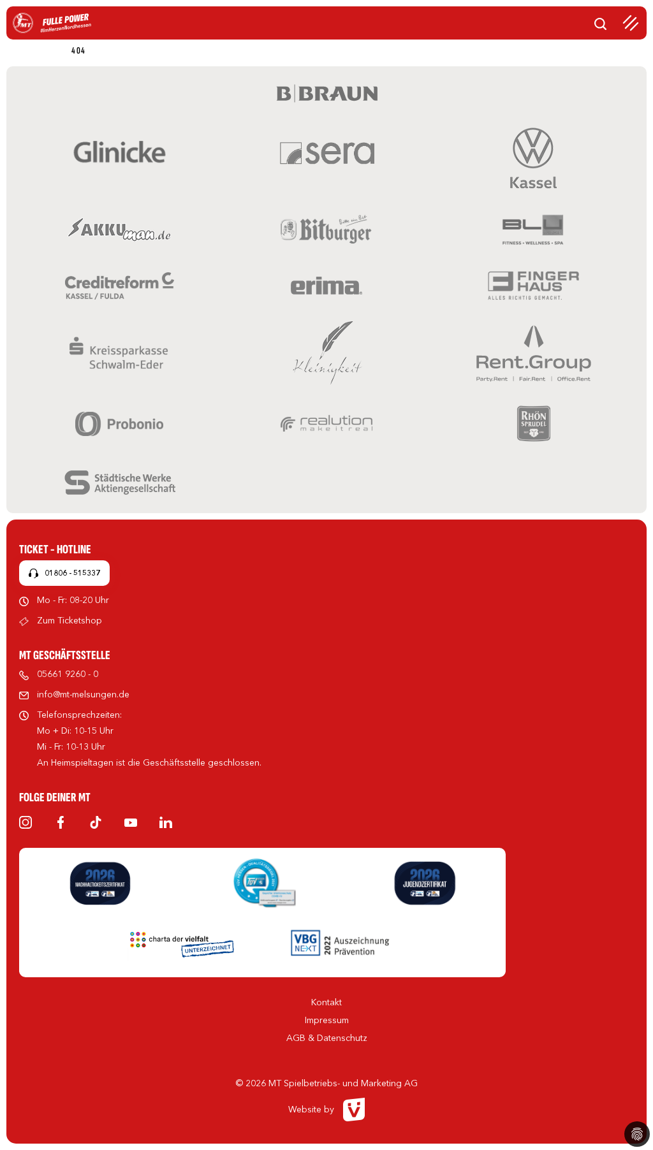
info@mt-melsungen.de (83, 694)
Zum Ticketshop (69, 620)
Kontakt (326, 1002)
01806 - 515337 (72, 573)
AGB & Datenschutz (326, 1038)
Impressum (327, 1020)
